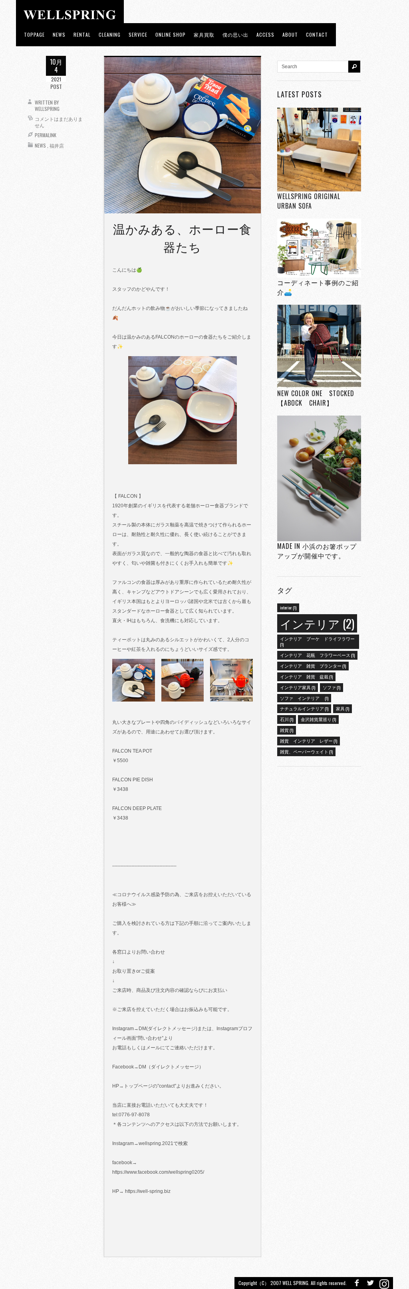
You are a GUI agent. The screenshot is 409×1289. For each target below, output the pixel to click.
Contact (317, 34)
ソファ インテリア (304, 698)
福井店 (57, 145)
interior (288, 607)
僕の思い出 (235, 34)
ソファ (331, 687)
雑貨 (286, 730)
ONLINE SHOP (170, 34)
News (40, 145)
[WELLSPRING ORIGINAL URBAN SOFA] (319, 149)
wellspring (47, 108)
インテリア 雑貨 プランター (313, 665)
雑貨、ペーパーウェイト (306, 751)
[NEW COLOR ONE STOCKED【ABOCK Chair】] (319, 347)
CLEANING (110, 34)
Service (138, 34)
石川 (286, 719)
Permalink (45, 135)
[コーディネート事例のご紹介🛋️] (319, 248)
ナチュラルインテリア (304, 708)
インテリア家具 (297, 687)
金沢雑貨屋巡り (318, 719)
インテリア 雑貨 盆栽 (306, 676)
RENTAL (82, 34)
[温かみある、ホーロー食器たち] (182, 135)
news (59, 34)
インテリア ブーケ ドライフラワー (317, 641)
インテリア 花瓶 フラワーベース (317, 655)
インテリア (317, 623)
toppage (34, 34)
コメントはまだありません (59, 121)
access (265, 34)
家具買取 (204, 34)
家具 (342, 708)
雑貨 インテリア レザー (308, 740)
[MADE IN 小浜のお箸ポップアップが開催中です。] (319, 478)
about (290, 34)
